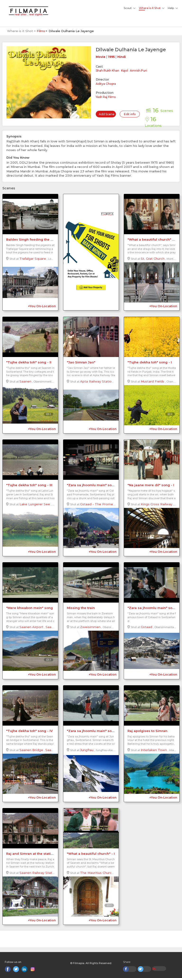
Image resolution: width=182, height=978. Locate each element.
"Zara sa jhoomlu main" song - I (154, 608)
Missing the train (81, 608)
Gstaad (146, 627)
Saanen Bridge (31, 750)
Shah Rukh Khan (107, 70)
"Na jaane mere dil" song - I (150, 485)
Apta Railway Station (97, 381)
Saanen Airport (31, 627)
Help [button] (171, 8)
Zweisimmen (90, 627)
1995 (111, 57)
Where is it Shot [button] (149, 8)
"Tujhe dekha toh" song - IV (29, 731)
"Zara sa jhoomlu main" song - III (94, 485)
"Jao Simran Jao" (81, 362)
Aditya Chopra (106, 83)
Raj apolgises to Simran (147, 731)
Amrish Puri (138, 70)
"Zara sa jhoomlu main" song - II (94, 731)
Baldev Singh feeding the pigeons (35, 239)
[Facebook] (8, 969)
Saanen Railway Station (38, 873)
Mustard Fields (152, 381)
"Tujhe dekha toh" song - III (29, 485)
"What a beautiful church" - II (151, 239)
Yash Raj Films (106, 97)
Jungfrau (86, 750)
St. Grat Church (152, 258)
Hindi (121, 57)
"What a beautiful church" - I (91, 853)
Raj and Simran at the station (30, 853)
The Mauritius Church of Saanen (105, 873)
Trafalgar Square (32, 258)
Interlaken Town (154, 750)
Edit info (130, 114)
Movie (100, 57)
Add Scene (106, 114)
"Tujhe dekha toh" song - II (28, 362)
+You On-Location (42, 306)
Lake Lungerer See (34, 504)
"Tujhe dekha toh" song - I (149, 362)
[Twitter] (16, 969)
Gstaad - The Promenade (100, 504)
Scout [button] (128, 8)
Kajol (124, 70)
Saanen (25, 381)
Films (41, 31)
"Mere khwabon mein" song (29, 608)
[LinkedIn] (24, 969)
